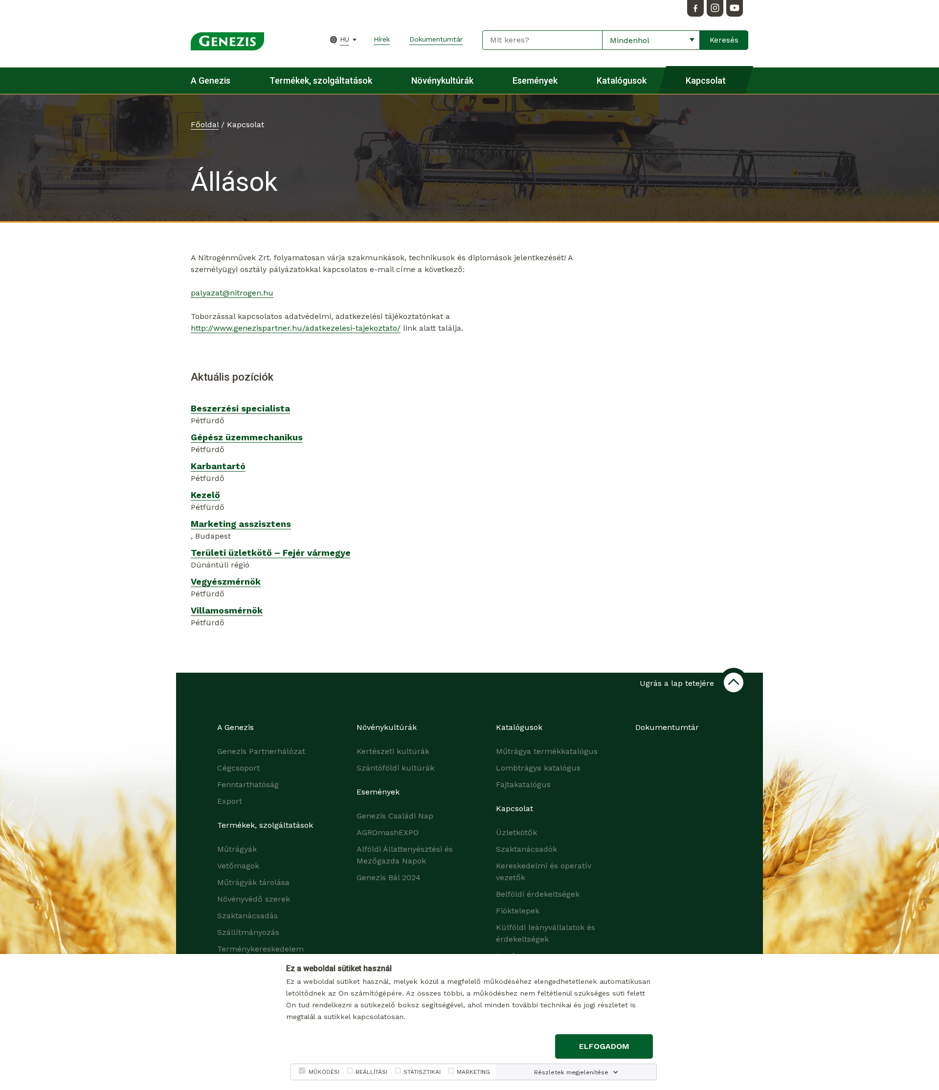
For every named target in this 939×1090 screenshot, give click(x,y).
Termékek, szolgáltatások (320, 80)
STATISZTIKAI (422, 1071)
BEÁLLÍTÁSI (371, 1071)
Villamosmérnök (227, 610)
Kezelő (205, 495)
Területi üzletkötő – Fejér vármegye (271, 552)
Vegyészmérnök (226, 581)
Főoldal (205, 124)
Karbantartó (218, 466)
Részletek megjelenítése (571, 1072)
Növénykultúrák (442, 80)
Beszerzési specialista (240, 408)
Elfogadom (604, 1046)
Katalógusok (622, 80)
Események (535, 80)
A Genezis (210, 80)
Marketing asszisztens (241, 524)
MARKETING (473, 1071)
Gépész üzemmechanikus (247, 437)
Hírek (382, 39)
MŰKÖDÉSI (324, 1071)
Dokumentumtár (436, 39)
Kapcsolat (706, 80)
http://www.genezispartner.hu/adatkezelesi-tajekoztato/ (296, 328)
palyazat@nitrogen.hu (232, 292)
